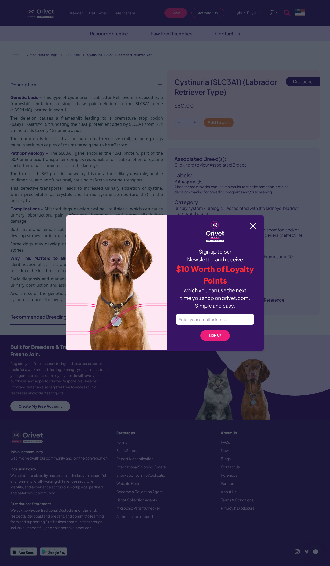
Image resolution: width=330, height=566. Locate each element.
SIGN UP (215, 335)
